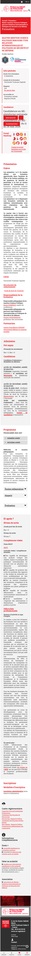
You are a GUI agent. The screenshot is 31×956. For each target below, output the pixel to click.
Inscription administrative (13, 791)
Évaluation (10, 505)
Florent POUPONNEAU (11, 317)
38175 (6, 547)
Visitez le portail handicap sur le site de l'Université (18, 149)
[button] (15, 438)
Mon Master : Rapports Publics (12, 824)
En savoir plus (9, 90)
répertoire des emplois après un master (11, 853)
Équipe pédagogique (14, 489)
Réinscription (9, 396)
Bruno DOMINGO (9, 305)
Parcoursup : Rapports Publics (12, 819)
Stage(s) (8, 495)
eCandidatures (12, 124)
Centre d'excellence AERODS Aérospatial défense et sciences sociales (15, 329)
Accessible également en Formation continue (11, 849)
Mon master (11, 118)
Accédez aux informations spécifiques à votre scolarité (11, 865)
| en (28, 2)
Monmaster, (8, 375)
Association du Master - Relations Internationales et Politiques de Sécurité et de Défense (11, 885)
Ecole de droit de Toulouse (14, 291)
